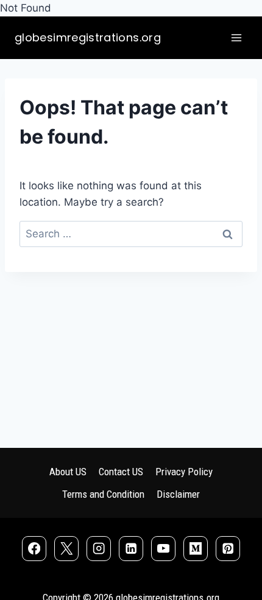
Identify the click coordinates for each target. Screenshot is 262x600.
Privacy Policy (184, 472)
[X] (66, 548)
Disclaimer (178, 494)
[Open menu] (236, 38)
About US (68, 472)
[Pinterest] (228, 548)
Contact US (121, 472)
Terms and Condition (103, 494)
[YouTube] (163, 548)
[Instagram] (99, 548)
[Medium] (195, 548)
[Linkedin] (131, 548)
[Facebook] (34, 548)
